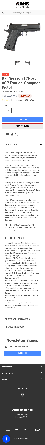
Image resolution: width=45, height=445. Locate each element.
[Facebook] (3, 134)
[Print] (12, 134)
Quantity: (6, 105)
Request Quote (22, 126)
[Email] (7, 134)
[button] (30, 100)
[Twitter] (16, 134)
